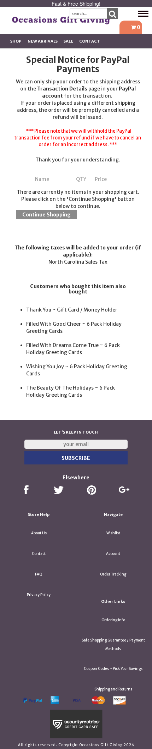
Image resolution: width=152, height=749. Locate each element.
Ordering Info (113, 620)
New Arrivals (43, 41)
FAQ (38, 574)
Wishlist (113, 533)
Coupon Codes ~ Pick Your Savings (113, 668)
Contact (89, 41)
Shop (16, 41)
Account (113, 553)
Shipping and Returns (113, 689)
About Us (39, 533)
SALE (68, 41)
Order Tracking (113, 574)
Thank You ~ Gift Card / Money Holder (71, 310)
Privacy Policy (39, 595)
